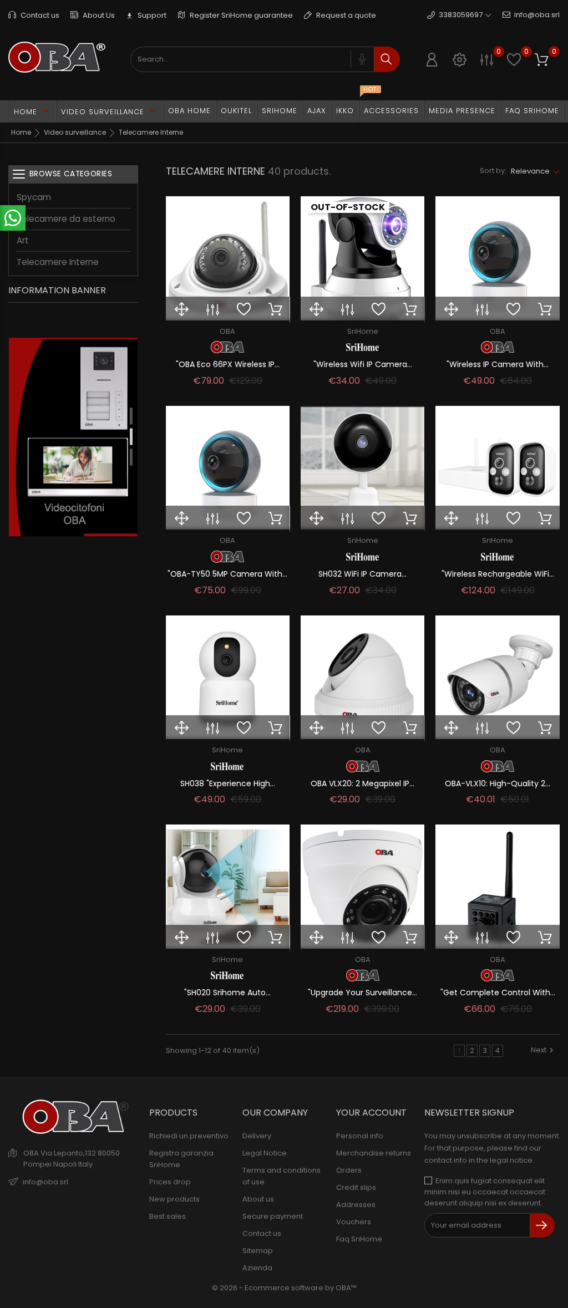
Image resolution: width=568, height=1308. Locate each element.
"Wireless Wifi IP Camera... (362, 364)
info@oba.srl (537, 14)
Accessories (391, 110)
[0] (486, 59)
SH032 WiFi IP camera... (362, 573)
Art (23, 240)
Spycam (34, 197)
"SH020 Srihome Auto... (227, 992)
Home (32, 111)
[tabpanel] (73, 438)
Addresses (356, 1204)
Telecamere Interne (58, 262)
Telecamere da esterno (66, 219)
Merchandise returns (373, 1153)
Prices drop (170, 1182)
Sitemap (257, 1250)
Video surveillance (109, 111)
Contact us (39, 15)
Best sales (167, 1216)
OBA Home (189, 110)
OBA (227, 331)
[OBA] (228, 347)
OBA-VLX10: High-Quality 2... (497, 783)
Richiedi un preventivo (189, 1136)
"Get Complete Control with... (497, 992)
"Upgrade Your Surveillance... (362, 992)
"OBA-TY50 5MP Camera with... (227, 573)
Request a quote (345, 15)
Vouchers (353, 1222)
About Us (98, 15)
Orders (349, 1170)
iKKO (347, 108)
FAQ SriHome (532, 110)
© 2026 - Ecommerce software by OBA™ (284, 1287)
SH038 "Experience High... (227, 783)
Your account (371, 1112)
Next (538, 1050)
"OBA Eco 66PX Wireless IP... (228, 364)
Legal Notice (264, 1153)
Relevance (530, 171)
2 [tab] (131, 436)
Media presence (462, 110)
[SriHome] (362, 347)
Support (146, 15)
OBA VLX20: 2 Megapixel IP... (362, 783)
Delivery (256, 1136)
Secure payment (272, 1216)
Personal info (359, 1136)
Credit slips (356, 1187)
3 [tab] (131, 457)
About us (258, 1199)
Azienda (257, 1268)
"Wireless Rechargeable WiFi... (498, 573)
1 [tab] (131, 416)
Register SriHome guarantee (240, 15)
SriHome (279, 110)
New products (174, 1199)
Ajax (316, 110)
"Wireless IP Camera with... (498, 364)
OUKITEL (236, 110)
